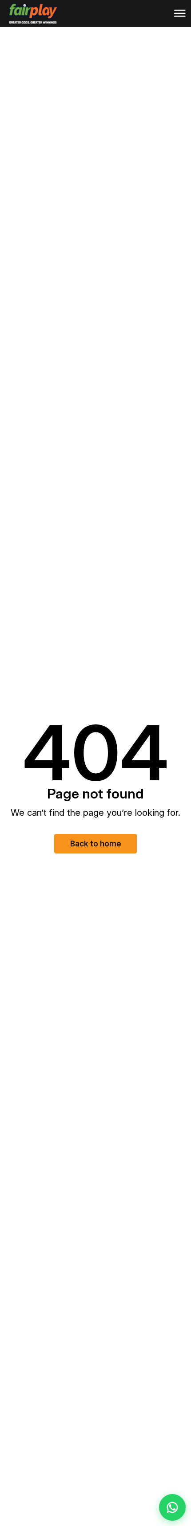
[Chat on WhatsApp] (172, 1507)
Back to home (95, 843)
